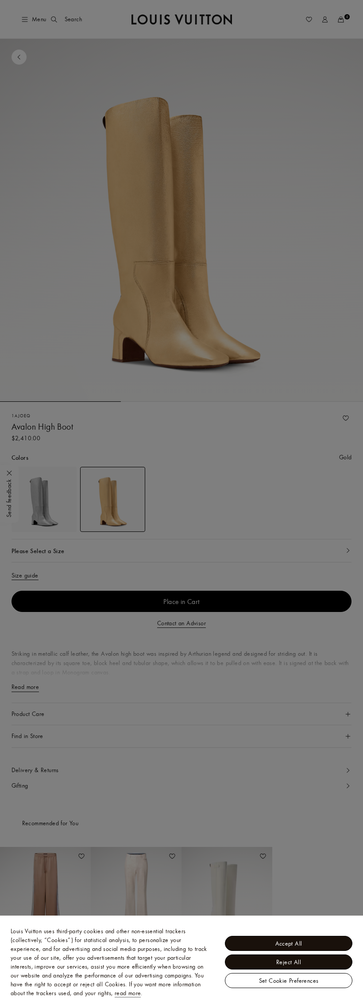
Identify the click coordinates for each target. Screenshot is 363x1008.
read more (128, 993)
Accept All (288, 943)
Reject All (288, 962)
